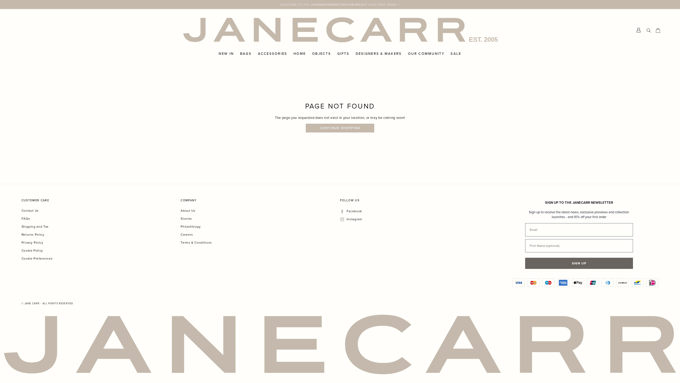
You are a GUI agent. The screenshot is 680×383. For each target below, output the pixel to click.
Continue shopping (340, 128)
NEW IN (226, 54)
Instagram (354, 219)
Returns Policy (33, 234)
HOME (300, 54)
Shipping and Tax (35, 226)
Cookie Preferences (37, 258)
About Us (188, 210)
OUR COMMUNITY (426, 54)
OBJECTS (321, 54)
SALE (455, 54)
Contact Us (30, 210)
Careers (187, 234)
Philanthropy (191, 226)
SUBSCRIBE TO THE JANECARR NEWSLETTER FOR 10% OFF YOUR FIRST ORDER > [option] (340, 4)
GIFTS (343, 54)
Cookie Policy (32, 250)
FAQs (26, 218)
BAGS (246, 54)
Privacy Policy (32, 242)
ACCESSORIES (272, 54)
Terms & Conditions (196, 242)
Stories (186, 218)
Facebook (354, 211)
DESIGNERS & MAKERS (379, 54)
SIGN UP (579, 263)
